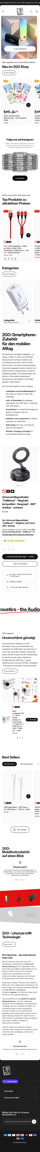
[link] (20, 49)
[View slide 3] (22, 738)
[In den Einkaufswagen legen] (28, 796)
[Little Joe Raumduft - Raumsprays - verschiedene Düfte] (17, 94)
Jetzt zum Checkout (20, 564)
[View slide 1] (17, 738)
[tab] (9, 764)
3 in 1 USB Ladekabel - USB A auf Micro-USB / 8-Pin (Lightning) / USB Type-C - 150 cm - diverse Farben (16, 249)
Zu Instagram (20, 178)
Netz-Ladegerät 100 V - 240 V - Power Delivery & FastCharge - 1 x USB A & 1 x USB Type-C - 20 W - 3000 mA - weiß (18, 721)
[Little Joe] (11, 111)
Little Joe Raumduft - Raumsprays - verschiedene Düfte (15, 118)
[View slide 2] (20, 738)
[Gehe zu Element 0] (17, 485)
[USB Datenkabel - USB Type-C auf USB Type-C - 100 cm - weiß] (17, 785)
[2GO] (7, 242)
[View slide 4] (24, 880)
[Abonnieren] (34, 1121)
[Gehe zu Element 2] (20, 485)
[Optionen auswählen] (28, 105)
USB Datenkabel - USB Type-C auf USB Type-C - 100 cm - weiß (17, 808)
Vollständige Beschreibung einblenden (18, 535)
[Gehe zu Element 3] (22, 485)
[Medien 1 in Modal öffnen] (34, 450)
